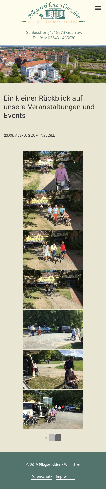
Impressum (65, 476)
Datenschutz (41, 476)
